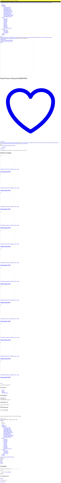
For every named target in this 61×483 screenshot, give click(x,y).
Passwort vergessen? (8, 472)
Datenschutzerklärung (5, 392)
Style (24, 143)
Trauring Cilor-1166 (5, 246)
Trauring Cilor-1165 (5, 209)
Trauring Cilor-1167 (5, 302)
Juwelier (37, 142)
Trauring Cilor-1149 (5, 172)
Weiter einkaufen (2, 481)
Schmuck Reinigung (11, 143)
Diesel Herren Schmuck (13, 38)
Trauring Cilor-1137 (5, 265)
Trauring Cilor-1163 (5, 284)
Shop (2, 38)
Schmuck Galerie (5, 143)
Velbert (26, 143)
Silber (22, 143)
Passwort (1, 470)
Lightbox (1, 42)
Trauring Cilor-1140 (5, 358)
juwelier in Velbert (41, 142)
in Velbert (34, 142)
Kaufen (52, 142)
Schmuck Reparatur (17, 143)
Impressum (3, 391)
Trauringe (18, 169)
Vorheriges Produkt (3, 39)
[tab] (31, 147)
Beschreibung (4, 147)
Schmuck (4, 38)
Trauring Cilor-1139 (5, 377)
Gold (28, 142)
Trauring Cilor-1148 (5, 321)
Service (3, 390)
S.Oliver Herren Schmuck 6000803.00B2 (6, 41)
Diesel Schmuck (8, 38)
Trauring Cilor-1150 (5, 228)
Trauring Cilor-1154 (5, 190)
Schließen (1, 420)
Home (1, 38)
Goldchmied (30, 142)
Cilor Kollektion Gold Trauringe (4, 169)
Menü (1, 36)
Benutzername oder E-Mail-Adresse (5, 468)
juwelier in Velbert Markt (47, 142)
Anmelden (2, 473)
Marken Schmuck (56, 142)
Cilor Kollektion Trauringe (12, 169)
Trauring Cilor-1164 (5, 340)
